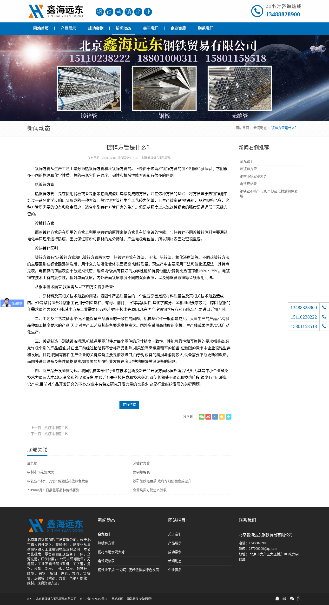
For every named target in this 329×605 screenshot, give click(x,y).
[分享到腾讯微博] (215, 417)
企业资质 (175, 570)
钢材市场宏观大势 (40, 472)
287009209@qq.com (263, 549)
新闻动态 (260, 128)
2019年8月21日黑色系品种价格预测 (53, 490)
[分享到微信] (201, 417)
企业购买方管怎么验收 (150, 490)
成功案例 (175, 552)
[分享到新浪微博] (208, 417)
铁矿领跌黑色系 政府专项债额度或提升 (162, 481)
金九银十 (34, 463)
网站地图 (117, 599)
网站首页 (242, 128)
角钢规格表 (141, 472)
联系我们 (247, 520)
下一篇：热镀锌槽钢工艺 (49, 434)
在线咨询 (129, 405)
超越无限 (146, 599)
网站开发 (132, 599)
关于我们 (175, 534)
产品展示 (175, 543)
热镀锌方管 (141, 463)
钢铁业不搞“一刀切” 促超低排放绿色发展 (57, 481)
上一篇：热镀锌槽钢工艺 (49, 428)
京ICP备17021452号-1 (93, 599)
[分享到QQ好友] (277, 598)
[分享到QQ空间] (222, 417)
